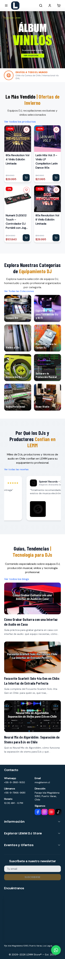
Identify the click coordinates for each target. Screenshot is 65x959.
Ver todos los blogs (16, 579)
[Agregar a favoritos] (26, 130)
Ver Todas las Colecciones (19, 291)
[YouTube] (51, 812)
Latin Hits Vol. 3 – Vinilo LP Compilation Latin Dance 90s (47, 161)
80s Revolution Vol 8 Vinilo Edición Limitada (47, 219)
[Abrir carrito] (58, 5)
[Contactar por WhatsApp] (56, 950)
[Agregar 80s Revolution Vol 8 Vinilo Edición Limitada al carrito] (55, 237)
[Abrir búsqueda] (40, 5)
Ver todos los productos (20, 121)
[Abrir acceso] (49, 5)
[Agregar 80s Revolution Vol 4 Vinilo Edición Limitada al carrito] (26, 177)
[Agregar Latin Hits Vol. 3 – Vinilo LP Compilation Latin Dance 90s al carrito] (55, 177)
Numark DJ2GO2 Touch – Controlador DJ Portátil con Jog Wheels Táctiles (16, 221)
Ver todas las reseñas (16, 469)
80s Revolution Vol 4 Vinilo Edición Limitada (17, 159)
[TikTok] (58, 812)
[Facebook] (38, 812)
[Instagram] (44, 812)
